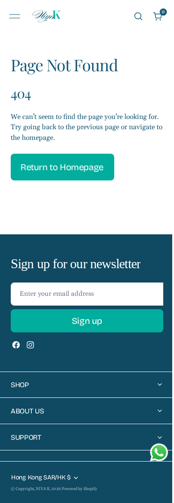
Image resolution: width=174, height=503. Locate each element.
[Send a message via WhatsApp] (152, 452)
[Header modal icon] (14, 16)
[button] (14, 16)
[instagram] (30, 344)
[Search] (138, 16)
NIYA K (43, 488)
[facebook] (16, 344)
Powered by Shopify (79, 488)
